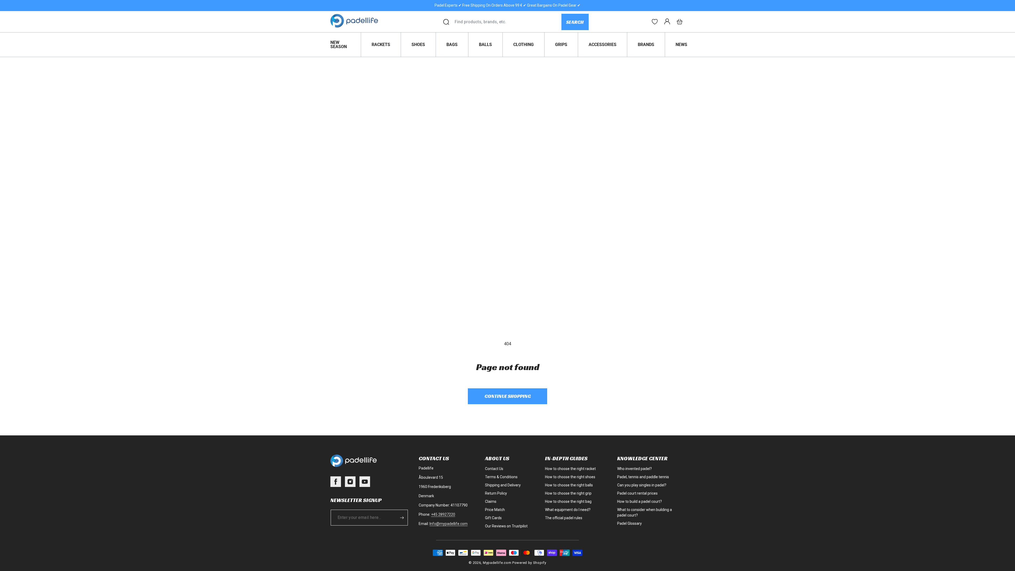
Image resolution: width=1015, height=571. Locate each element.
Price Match (495, 510)
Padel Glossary (629, 523)
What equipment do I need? (567, 510)
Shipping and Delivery (503, 485)
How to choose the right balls (569, 485)
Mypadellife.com (497, 563)
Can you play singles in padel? (641, 485)
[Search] (446, 22)
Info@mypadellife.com (449, 524)
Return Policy (496, 493)
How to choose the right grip (568, 493)
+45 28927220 (443, 514)
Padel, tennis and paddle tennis (643, 477)
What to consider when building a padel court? (644, 512)
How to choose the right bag (568, 501)
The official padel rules (563, 518)
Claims (490, 501)
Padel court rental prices (637, 493)
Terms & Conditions (501, 477)
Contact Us (494, 469)
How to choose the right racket (570, 469)
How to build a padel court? (639, 501)
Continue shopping (508, 396)
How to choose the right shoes (570, 477)
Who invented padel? (634, 469)
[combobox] (508, 22)
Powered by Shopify (529, 563)
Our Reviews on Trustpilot (506, 526)
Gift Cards (493, 518)
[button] (679, 22)
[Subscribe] (402, 517)
